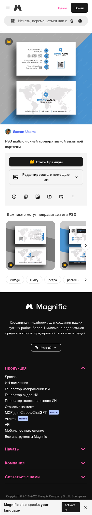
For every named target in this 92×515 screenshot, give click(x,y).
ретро (53, 280)
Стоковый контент (19, 406)
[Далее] (85, 245)
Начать (12, 449)
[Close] (85, 507)
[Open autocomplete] (11, 21)
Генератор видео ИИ (21, 394)
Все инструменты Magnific (26, 436)
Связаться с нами (22, 477)
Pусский (46, 347)
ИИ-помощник (16, 382)
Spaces (10, 376)
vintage (15, 280)
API (7, 424)
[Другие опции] (73, 197)
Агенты (16, 418)
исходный (33, 41)
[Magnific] (46, 307)
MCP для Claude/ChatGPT (31, 412)
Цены (62, 7)
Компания (15, 463)
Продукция (15, 368)
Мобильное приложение (24, 430)
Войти (79, 7)
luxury (34, 280)
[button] (46, 347)
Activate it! (70, 507)
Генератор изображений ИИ (27, 388)
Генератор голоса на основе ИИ (31, 400)
